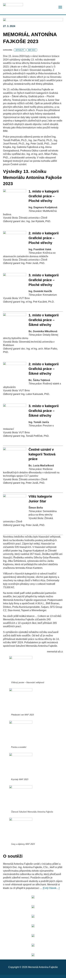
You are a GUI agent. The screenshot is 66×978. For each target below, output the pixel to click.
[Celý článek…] (51, 888)
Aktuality (20, 50)
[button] (60, 7)
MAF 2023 (31, 50)
